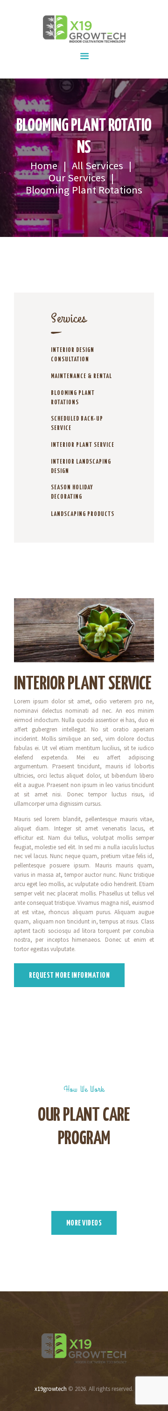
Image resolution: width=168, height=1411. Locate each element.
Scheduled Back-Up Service (77, 423)
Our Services (77, 178)
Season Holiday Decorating (72, 492)
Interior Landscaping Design (81, 466)
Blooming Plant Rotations (73, 398)
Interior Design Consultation (72, 355)
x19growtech (51, 1389)
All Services (97, 165)
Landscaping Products (82, 514)
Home (43, 165)
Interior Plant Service (82, 445)
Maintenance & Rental (81, 376)
